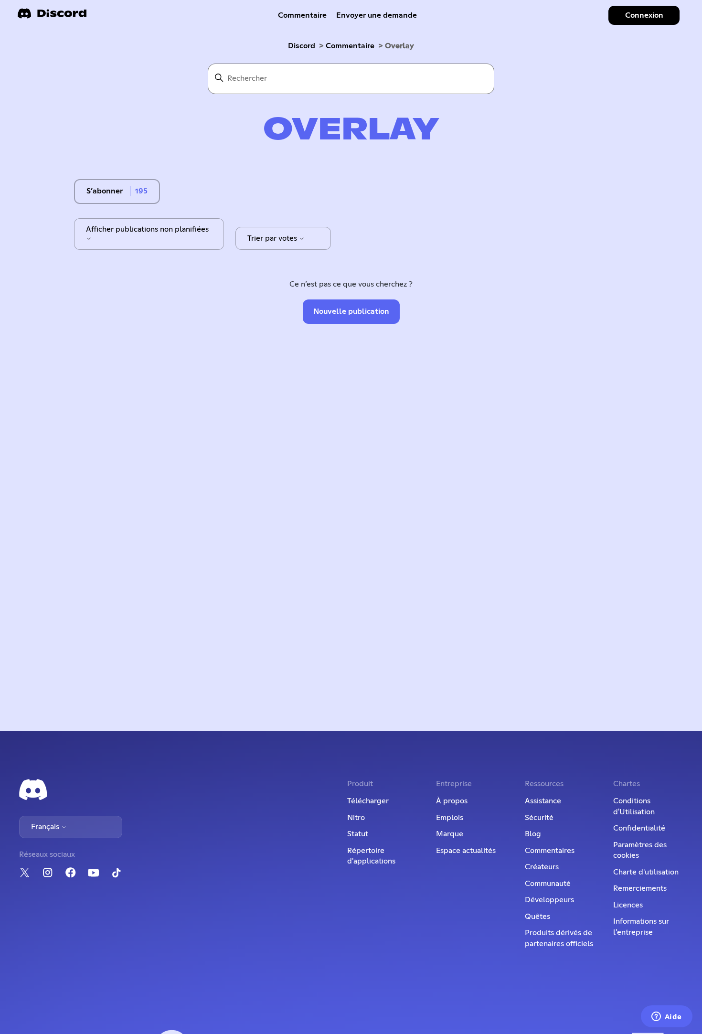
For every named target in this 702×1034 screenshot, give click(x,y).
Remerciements (640, 888)
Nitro (356, 817)
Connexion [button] (644, 15)
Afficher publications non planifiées (147, 229)
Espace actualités (466, 850)
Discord (301, 46)
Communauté (548, 883)
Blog (533, 834)
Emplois (449, 817)
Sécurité (539, 817)
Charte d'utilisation (646, 872)
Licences (628, 905)
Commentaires (549, 850)
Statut (357, 834)
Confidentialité (639, 828)
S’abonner (104, 191)
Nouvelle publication (351, 311)
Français (46, 827)
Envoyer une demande (376, 15)
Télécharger (368, 801)
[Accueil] (52, 16)
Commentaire (302, 15)
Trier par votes (273, 238)
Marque (449, 834)
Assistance (543, 801)
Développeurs (549, 900)
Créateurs (542, 867)
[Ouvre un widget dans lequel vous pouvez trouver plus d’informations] (666, 1017)
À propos (452, 801)
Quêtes (537, 916)
